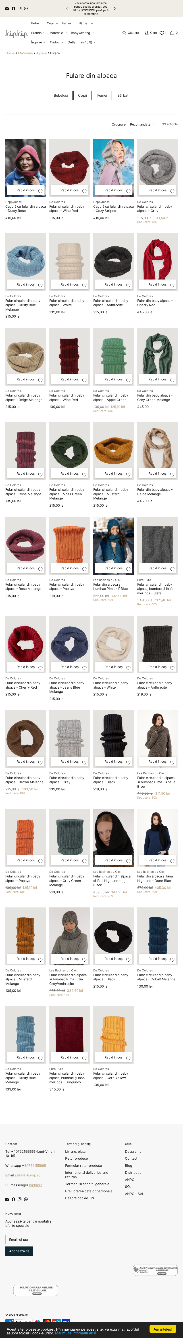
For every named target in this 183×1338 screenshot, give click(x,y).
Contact (131, 1158)
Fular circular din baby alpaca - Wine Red (66, 208)
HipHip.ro (22, 1314)
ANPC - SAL (134, 1194)
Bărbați (123, 95)
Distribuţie (133, 1172)
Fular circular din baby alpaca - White (66, 303)
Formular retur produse (83, 1165)
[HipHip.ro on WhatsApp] (26, 8)
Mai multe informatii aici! (75, 1333)
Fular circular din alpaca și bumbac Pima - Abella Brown (156, 782)
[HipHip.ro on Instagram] (20, 8)
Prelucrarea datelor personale (88, 1191)
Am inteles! (163, 1329)
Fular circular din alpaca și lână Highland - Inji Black (112, 880)
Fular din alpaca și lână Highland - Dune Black (155, 878)
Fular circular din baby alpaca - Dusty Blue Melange (22, 305)
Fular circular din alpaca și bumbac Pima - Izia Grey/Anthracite (68, 979)
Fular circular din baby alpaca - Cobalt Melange (156, 977)
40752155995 (35, 1165)
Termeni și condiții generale (87, 1184)
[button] (36, 23)
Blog (128, 1165)
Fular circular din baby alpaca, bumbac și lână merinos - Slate (155, 588)
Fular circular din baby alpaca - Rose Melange (23, 491)
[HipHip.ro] (16, 32)
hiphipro (35, 1185)
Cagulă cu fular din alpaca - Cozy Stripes (113, 208)
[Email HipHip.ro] (7, 8)
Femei (102, 95)
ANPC (129, 1180)
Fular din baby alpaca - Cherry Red (155, 303)
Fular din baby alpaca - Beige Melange (155, 491)
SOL (128, 1186)
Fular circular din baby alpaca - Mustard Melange (110, 493)
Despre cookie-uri (79, 1198)
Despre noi (133, 1151)
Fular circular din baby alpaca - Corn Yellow (110, 1075)
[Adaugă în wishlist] (40, 191)
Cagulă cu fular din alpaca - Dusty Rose (25, 208)
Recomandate (140, 124)
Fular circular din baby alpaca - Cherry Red (22, 685)
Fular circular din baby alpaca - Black (110, 780)
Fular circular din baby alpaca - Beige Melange (23, 397)
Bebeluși (61, 95)
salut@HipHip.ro (27, 1175)
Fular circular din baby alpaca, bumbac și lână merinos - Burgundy (67, 1077)
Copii (82, 95)
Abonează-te (19, 1251)
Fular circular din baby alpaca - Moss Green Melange (66, 493)
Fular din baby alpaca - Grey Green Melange (155, 397)
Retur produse (76, 1158)
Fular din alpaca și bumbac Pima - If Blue (110, 586)
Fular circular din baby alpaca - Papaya (66, 586)
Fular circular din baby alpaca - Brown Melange (24, 780)
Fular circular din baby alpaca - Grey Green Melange (66, 880)
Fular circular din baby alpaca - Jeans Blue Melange (66, 687)
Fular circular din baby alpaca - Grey (154, 208)
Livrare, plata (75, 1151)
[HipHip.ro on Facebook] (13, 8)
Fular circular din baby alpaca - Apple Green (110, 397)
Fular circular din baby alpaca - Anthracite (110, 303)
